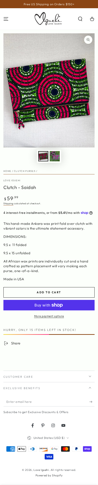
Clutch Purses (25, 171)
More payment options (49, 316)
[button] (80, 19)
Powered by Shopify (49, 475)
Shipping (8, 203)
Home (7, 171)
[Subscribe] (92, 402)
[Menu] (6, 19)
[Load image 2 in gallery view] (55, 156)
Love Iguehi (11, 180)
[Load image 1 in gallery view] (43, 156)
